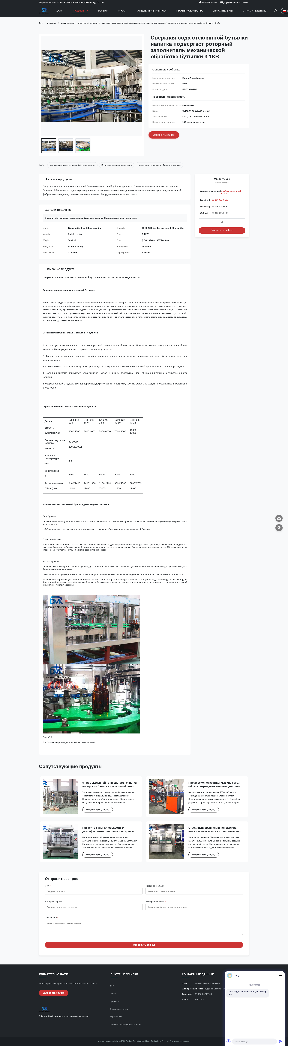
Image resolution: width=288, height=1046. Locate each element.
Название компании (155, 886)
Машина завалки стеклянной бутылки (79, 23)
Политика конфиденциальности (125, 1024)
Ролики (103, 10)
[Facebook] (222, 222)
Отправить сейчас (144, 945)
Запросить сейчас (222, 230)
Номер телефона (53, 901)
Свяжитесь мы (223, 10)
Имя (48, 886)
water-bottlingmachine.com (207, 983)
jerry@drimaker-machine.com (236, 2)
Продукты (79, 10)
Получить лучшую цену (97, 809)
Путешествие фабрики (151, 10)
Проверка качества (189, 10)
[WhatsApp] (279, 527)
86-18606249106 (220, 200)
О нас (122, 10)
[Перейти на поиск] (275, 10)
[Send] (280, 1041)
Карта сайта (116, 1016)
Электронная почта (156, 901)
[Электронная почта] (279, 518)
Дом (59, 10)
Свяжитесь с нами (119, 1009)
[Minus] (280, 975)
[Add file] (228, 1041)
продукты (51, 23)
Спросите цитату (255, 10)
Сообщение (51, 917)
